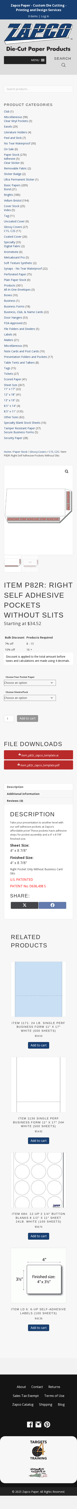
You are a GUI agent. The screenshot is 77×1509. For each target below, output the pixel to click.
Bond (7, 189)
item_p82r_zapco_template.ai (39, 755)
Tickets (8, 374)
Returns (54, 1387)
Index (7, 210)
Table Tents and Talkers (19, 362)
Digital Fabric (12, 246)
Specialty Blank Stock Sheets (22, 423)
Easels (8, 126)
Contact (37, 1387)
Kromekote (11, 252)
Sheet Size (10, 385)
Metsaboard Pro (14, 257)
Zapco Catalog (23, 1404)
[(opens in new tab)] (38, 1450)
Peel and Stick (13, 138)
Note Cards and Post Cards (21, 351)
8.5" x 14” (10, 406)
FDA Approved (13, 323)
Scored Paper (12, 379)
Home (7, 451)
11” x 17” (9, 389)
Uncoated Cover (14, 221)
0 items (33, 16)
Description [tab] (15, 787)
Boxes (8, 295)
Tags (7, 368)
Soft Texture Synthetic (18, 263)
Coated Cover (13, 236)
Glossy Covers (13, 227)
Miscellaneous (13, 117)
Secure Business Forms (19, 432)
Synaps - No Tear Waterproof (23, 268)
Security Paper (13, 438)
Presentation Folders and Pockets (25, 357)
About (21, 1387)
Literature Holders (15, 132)
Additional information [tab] (23, 794)
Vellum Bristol (13, 200)
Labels (8, 334)
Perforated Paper (15, 274)
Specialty (9, 242)
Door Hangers (13, 317)
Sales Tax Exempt (26, 1396)
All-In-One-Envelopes (17, 289)
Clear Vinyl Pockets (16, 121)
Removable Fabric (15, 168)
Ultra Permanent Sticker (19, 179)
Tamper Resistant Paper (19, 428)
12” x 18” (9, 394)
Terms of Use (54, 1396)
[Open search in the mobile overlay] (64, 65)
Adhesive (9, 158)
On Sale (9, 149)
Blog (61, 1404)
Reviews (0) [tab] (15, 801)
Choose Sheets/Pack (17, 692)
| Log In (43, 16)
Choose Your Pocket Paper (20, 677)
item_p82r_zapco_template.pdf (39, 765)
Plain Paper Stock (15, 280)
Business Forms (14, 306)
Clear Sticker (12, 163)
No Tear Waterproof (17, 143)
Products (9, 285)
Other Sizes (11, 417)
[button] (35, 60)
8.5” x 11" (10, 411)
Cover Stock (11, 206)
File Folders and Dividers (19, 329)
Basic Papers (12, 185)
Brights (8, 195)
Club (6, 111)
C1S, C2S (9, 231)
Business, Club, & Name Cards (23, 312)
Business (9, 301)
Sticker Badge (13, 174)
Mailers (8, 340)
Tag (6, 216)
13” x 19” (9, 400)
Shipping (45, 1404)
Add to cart (28, 718)
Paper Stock (11, 155)
